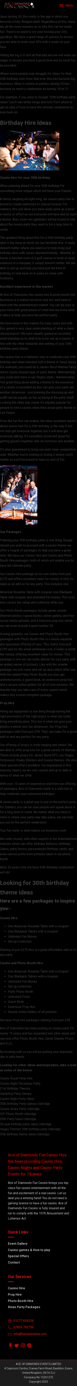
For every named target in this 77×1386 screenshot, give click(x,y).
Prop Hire (15, 1294)
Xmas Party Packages (24, 1307)
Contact (14, 1262)
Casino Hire (16, 1288)
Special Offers (18, 1256)
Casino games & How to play (29, 1250)
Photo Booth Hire (20, 1301)
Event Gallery (17, 1244)
